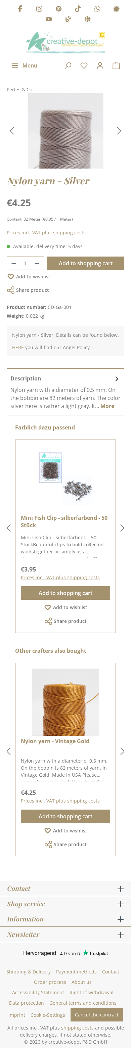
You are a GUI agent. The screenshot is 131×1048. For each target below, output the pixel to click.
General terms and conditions (83, 1003)
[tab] (65, 392)
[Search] (68, 65)
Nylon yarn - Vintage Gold (55, 741)
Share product (32, 290)
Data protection (26, 1003)
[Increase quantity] (37, 263)
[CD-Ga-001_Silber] (65, 131)
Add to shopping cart (86, 263)
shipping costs (77, 1027)
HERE (18, 347)
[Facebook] (20, 9)
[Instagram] (39, 9)
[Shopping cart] (116, 65)
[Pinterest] (59, 9)
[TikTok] (78, 9)
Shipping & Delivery (28, 971)
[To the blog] (68, 20)
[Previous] (12, 131)
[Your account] (100, 65)
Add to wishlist (33, 276)
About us (82, 982)
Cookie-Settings (48, 1015)
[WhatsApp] (97, 9)
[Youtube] (49, 20)
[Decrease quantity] (14, 263)
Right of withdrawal (92, 992)
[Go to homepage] (65, 42)
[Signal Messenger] (117, 9)
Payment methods (76, 971)
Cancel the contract (97, 1014)
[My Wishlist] (84, 65)
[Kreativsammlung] (88, 20)
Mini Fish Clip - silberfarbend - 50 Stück (64, 521)
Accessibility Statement (38, 992)
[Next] (119, 131)
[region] (65, 131)
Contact (110, 971)
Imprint (16, 1015)
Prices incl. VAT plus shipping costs (46, 232)
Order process (50, 982)
